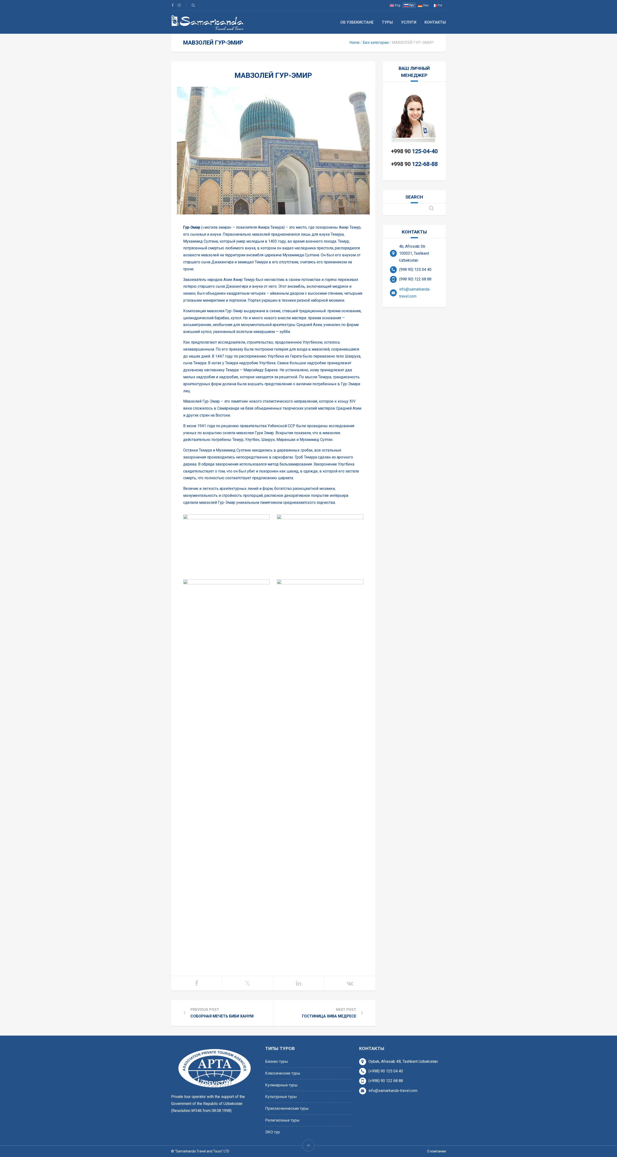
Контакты (435, 22)
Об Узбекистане (357, 22)
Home (354, 42)
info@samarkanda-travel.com (393, 1090)
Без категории (376, 42)
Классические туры (282, 1073)
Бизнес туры (276, 1061)
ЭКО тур (272, 1132)
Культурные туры (281, 1096)
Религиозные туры (282, 1120)
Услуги (408, 22)
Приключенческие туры (287, 1108)
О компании (436, 1151)
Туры (387, 22)
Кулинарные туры (281, 1085)
